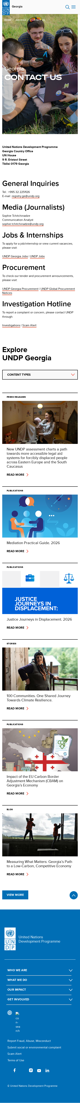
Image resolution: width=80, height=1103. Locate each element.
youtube (39, 1070)
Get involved (18, 999)
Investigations (11, 325)
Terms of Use (15, 1060)
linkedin (47, 1070)
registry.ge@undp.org (25, 196)
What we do (17, 980)
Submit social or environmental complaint (34, 1047)
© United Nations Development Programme (32, 1086)
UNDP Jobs (37, 256)
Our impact (16, 989)
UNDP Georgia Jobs (15, 256)
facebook (14, 1070)
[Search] (18, 1022)
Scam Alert (29, 325)
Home (7, 20)
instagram (31, 1070)
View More (15, 895)
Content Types (19, 374)
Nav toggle (73, 7)
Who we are (17, 970)
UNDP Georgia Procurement (20, 289)
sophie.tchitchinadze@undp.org (23, 224)
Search (67, 7)
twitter (23, 1070)
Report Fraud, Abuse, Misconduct (29, 1041)
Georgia (17, 6)
